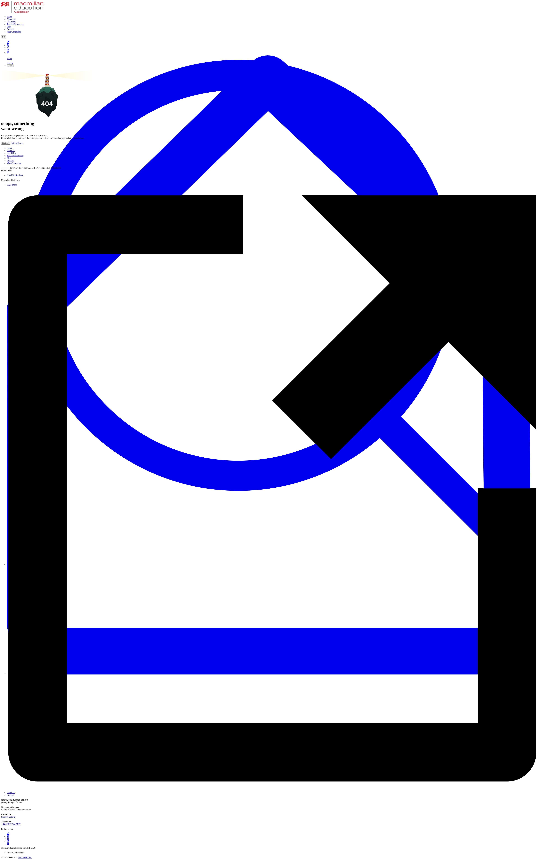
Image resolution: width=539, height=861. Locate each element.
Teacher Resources (15, 24)
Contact (10, 29)
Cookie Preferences (15, 852)
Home (9, 16)
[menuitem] (272, 16)
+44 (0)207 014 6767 (10, 824)
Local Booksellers (15, 175)
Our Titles (11, 21)
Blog (9, 27)
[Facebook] (272, 42)
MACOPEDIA (25, 857)
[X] (272, 45)
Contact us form (8, 817)
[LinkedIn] (272, 49)
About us (11, 19)
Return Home (16, 143)
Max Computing (14, 32)
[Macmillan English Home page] (22, 12)
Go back (5, 143)
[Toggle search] (3, 37)
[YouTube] (272, 52)
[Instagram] (272, 47)
